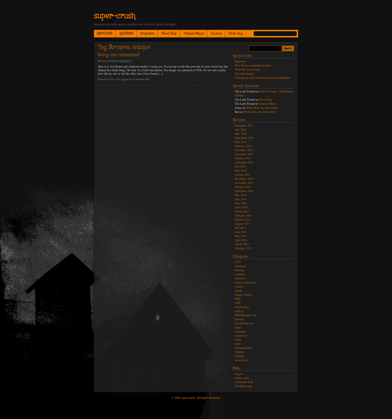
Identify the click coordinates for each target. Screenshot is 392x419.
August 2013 (242, 224)
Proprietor (147, 33)
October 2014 (243, 187)
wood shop (241, 360)
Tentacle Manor (194, 33)
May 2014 (240, 203)
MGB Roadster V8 (245, 315)
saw (131, 79)
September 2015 (244, 162)
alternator (240, 266)
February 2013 (243, 248)
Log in (239, 374)
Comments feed (244, 382)
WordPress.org (243, 386)
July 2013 (240, 228)
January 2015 (242, 174)
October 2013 (243, 219)
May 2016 (240, 142)
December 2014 (244, 179)
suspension (241, 335)
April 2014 (241, 207)
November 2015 (244, 154)
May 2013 (240, 236)
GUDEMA (126, 33)
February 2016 (243, 146)
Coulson (216, 33)
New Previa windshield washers (253, 65)
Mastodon (240, 61)
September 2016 (244, 138)
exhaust (239, 286)
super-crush (114, 15)
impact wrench (243, 295)
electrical (240, 278)
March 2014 (242, 211)
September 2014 (244, 191)
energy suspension (245, 282)
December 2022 (244, 125)
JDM (237, 299)
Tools (111, 79)
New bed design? (244, 73)
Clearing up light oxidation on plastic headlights (262, 78)
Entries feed (242, 378)
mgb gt (239, 311)
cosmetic (240, 274)
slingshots (240, 331)
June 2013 (240, 232)
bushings (240, 270)
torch (238, 344)
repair (238, 327)
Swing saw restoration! (118, 55)
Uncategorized (243, 348)
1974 (238, 262)
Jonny (104, 61)
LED (238, 303)
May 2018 (240, 134)
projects (239, 319)
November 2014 (244, 183)
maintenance (242, 307)
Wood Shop (169, 33)
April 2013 (241, 240)
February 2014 (243, 215)
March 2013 (242, 244)
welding (239, 356)
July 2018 (240, 129)
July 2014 (240, 195)
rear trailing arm (244, 323)
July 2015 (240, 166)
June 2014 (240, 199)
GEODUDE (104, 33)
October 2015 (243, 158)
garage (238, 290)
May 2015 (240, 170)
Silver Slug (236, 33)
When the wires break (247, 69)
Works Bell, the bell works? (262, 108)
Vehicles (239, 352)
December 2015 (244, 150)
